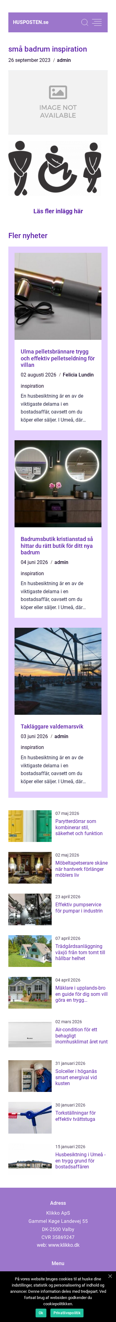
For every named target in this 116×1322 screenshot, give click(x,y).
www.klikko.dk (63, 1245)
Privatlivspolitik (67, 1313)
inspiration (32, 386)
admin (64, 60)
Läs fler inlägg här (58, 211)
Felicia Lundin (78, 375)
